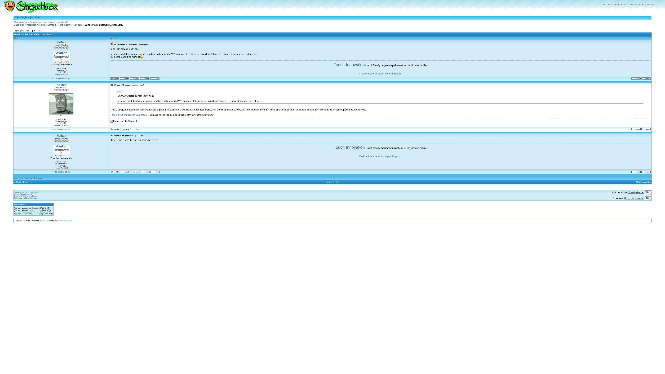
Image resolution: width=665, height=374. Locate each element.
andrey (69, 220)
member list (620, 4)
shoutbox (36, 17)
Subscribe (18, 198)
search (632, 4)
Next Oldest (22, 182)
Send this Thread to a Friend (25, 196)
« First (26, 31)
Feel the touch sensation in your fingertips (380, 73)
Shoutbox (29, 5)
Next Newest (642, 182)
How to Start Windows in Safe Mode (128, 115)
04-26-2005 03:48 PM (61, 172)
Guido (42, 220)
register (26, 17)
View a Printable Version (24, 194)
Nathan (61, 42)
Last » (39, 31)
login (18, 17)
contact (650, 4)
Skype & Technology (59, 25)
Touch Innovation (349, 64)
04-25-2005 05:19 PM (61, 129)
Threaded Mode (20, 192)
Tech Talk (77, 25)
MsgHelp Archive (36, 25)
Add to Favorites (30, 198)
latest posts (606, 4)
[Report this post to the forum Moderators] (646, 79)
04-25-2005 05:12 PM (61, 79)
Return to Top (332, 182)
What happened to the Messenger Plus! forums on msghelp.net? (41, 22)
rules (641, 4)
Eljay (57, 220)
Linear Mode (34, 192)
